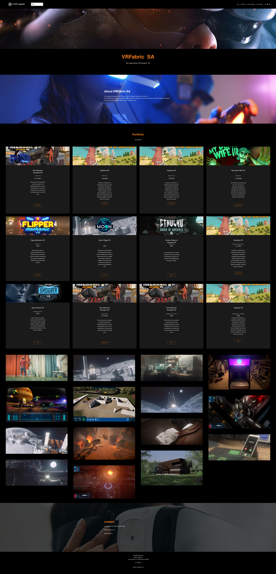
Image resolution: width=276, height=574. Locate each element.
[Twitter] (267, 4)
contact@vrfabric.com (109, 529)
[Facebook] (265, 4)
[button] (105, 275)
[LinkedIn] (269, 4)
